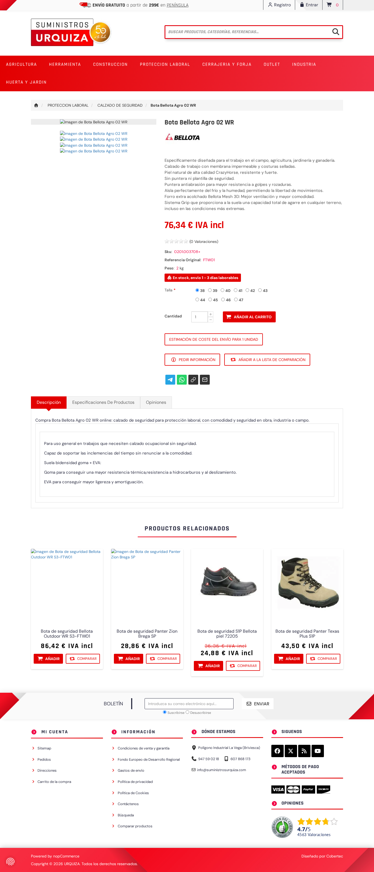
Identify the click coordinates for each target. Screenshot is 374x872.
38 (202, 290)
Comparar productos (135, 826)
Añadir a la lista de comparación (272, 359)
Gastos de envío (131, 770)
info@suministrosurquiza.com (221, 770)
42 (252, 290)
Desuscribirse (200, 713)
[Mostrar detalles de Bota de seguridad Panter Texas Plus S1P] (307, 585)
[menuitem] (21, 64)
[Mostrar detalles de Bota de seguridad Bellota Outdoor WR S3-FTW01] (67, 585)
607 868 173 (241, 759)
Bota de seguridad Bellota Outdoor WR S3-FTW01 (67, 634)
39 (215, 290)
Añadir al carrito (253, 316)
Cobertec (334, 856)
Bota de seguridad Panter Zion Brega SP (147, 634)
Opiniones (156, 402)
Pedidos (44, 759)
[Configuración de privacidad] (10, 861)
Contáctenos (128, 804)
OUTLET (272, 64)
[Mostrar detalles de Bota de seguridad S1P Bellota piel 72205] (227, 585)
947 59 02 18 (208, 759)
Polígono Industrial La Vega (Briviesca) (229, 747)
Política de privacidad (135, 781)
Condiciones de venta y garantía (143, 748)
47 (241, 299)
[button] (21, 64)
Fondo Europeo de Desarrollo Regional (149, 759)
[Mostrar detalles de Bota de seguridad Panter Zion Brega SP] (147, 585)
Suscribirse (176, 713)
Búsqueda (126, 815)
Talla (169, 290)
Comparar (87, 658)
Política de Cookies (133, 793)
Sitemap (44, 748)
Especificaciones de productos (103, 402)
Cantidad (173, 316)
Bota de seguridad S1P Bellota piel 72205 (227, 634)
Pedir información (197, 359)
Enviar (261, 704)
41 (240, 290)
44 (202, 299)
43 (265, 290)
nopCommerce (66, 856)
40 (228, 290)
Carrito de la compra (54, 781)
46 (228, 299)
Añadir (52, 658)
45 (215, 299)
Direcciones (47, 770)
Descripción (49, 402)
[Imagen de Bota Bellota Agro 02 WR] (93, 132)
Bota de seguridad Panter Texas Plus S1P (307, 634)
